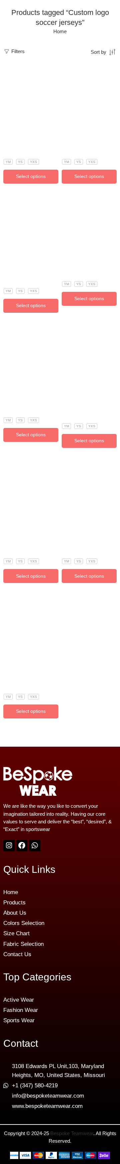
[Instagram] (9, 845)
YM (8, 162)
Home (60, 31)
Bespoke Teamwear (71, 1133)
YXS (33, 162)
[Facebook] (22, 845)
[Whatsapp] (34, 845)
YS (20, 162)
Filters (17, 51)
